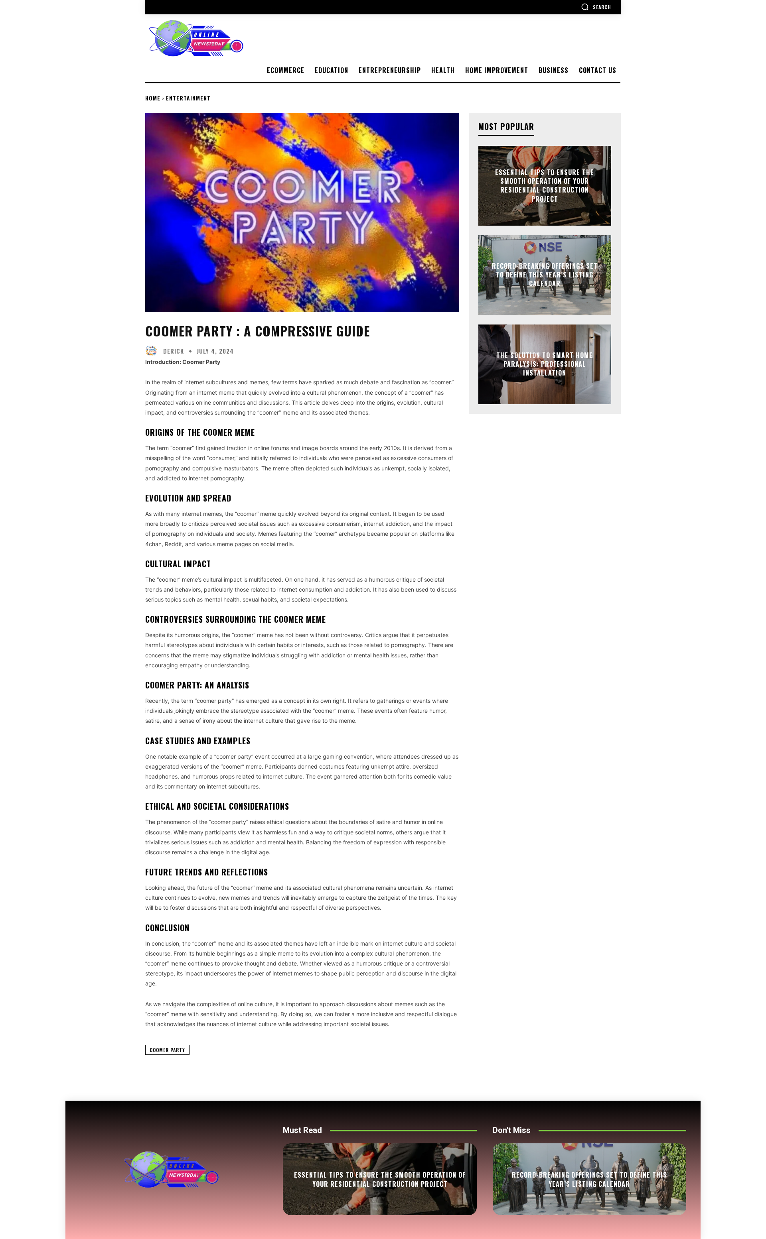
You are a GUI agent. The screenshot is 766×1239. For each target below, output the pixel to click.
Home (152, 98)
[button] (596, 7)
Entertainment (188, 98)
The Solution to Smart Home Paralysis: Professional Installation (544, 364)
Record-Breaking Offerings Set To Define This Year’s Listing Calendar (545, 275)
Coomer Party (167, 1049)
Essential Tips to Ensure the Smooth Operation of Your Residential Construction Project (544, 185)
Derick (173, 351)
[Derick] (153, 351)
